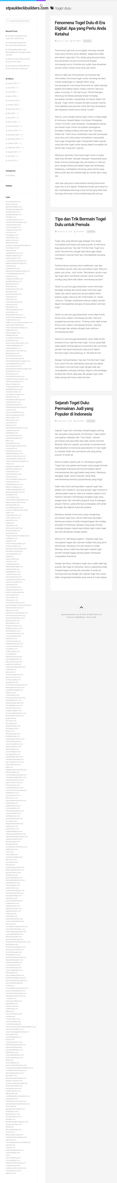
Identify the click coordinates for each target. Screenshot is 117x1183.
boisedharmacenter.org (14, 551)
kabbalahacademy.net (13, 469)
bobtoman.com (11, 299)
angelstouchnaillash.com (15, 466)
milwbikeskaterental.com (15, 759)
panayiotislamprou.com (14, 315)
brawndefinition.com (13, 631)
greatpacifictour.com (13, 806)
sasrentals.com (11, 477)
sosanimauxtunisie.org (14, 302)
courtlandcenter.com (13, 813)
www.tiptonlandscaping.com (16, 993)
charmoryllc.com (12, 597)
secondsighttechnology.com (16, 479)
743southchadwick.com (14, 381)
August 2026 (12, 83)
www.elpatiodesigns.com (15, 1055)
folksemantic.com (12, 420)
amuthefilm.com (12, 649)
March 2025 (12, 122)
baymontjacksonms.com (15, 762)
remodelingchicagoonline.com (17, 988)
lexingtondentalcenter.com (15, 492)
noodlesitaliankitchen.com (15, 274)
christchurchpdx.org (13, 641)
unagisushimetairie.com (14, 279)
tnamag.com (10, 865)
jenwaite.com (10, 1119)
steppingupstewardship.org (15, 996)
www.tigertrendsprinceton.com (17, 926)
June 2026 (11, 92)
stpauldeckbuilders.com (18, 8)
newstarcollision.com (13, 474)
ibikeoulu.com (11, 693)
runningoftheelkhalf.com (14, 934)
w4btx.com (10, 464)
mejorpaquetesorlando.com (16, 459)
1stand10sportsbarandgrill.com (17, 461)
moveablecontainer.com (14, 338)
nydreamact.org (11, 276)
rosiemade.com (11, 448)
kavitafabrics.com (12, 793)
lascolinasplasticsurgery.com (16, 980)
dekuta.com (10, 1011)
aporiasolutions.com (13, 872)
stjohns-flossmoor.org (14, 782)
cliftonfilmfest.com (12, 397)
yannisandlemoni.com (14, 435)
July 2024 (11, 156)
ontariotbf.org (11, 266)
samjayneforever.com (14, 1088)
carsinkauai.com (12, 1099)
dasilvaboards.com (13, 621)
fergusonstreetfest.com (14, 1086)
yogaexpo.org (11, 541)
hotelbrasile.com (12, 330)
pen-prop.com (11, 924)
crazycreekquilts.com (13, 636)
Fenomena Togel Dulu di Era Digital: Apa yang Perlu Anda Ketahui (80, 28)
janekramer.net (11, 718)
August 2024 (12, 152)
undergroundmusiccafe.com (16, 1168)
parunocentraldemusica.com (16, 1065)
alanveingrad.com (12, 749)
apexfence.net (11, 1173)
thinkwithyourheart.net (14, 405)
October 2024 (13, 143)
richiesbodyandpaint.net (14, 209)
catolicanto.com (12, 525)
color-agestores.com (13, 554)
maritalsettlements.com (14, 757)
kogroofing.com (11, 304)
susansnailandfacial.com (15, 921)
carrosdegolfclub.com (14, 366)
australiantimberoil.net (14, 356)
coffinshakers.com (13, 695)
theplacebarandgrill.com (14, 824)
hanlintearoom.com (13, 1114)
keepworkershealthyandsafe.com (18, 271)
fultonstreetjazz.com (13, 333)
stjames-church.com (13, 677)
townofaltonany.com (13, 764)
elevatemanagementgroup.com (17, 1122)
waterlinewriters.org (13, 883)
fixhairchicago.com (13, 842)
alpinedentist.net (11, 307)
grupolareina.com (12, 340)
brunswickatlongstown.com (16, 713)
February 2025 (13, 126)
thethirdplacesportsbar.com (16, 1045)
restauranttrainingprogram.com (17, 500)
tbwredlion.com (11, 1075)
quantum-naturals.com (14, 1081)
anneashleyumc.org (13, 955)
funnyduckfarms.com (14, 1117)
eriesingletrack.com (13, 443)
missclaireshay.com (13, 202)
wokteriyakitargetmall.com (15, 489)
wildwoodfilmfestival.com (15, 325)
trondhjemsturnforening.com (16, 1070)
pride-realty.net (11, 1106)
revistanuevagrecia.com (14, 674)
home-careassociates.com (15, 543)
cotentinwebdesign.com (14, 345)
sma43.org (10, 986)
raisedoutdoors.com (13, 402)
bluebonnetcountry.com (14, 289)
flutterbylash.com (12, 1111)
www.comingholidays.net (15, 592)
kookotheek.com (12, 312)
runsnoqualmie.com (13, 965)
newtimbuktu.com (12, 238)
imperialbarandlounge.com (15, 400)
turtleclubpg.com (12, 803)
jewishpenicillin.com (13, 505)
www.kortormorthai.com (15, 950)
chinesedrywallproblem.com (16, 777)
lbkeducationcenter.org (14, 528)
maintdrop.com (11, 297)
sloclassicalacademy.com (15, 618)
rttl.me (8, 1155)
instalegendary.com (13, 268)
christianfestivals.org (13, 741)
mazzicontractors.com (14, 1042)
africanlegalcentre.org (13, 659)
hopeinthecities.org (12, 569)
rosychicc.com (11, 561)
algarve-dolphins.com (13, 746)
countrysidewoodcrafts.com (16, 261)
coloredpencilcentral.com (15, 394)
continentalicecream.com (15, 633)
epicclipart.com (11, 292)
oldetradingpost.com (13, 348)
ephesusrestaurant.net (14, 1047)
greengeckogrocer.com (14, 484)
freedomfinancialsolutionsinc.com (18, 942)
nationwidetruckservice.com (16, 800)
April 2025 (11, 118)
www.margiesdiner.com (14, 970)
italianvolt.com (11, 425)
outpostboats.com (12, 564)
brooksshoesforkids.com (15, 867)
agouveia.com (11, 1140)
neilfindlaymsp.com (13, 816)
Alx (95, 617)
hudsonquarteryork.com (14, 1057)
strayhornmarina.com (14, 626)
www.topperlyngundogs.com (16, 931)
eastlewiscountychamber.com (17, 613)
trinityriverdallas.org (13, 531)
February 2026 (13, 100)
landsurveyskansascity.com (16, 957)
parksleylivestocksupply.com (16, 549)
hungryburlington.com (14, 710)
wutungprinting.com (13, 754)
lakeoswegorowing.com (14, 1135)
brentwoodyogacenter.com (15, 991)
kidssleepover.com (12, 248)
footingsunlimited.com (14, 962)
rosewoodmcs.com (13, 1019)
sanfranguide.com (12, 595)
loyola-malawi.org (12, 559)
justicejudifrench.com (13, 700)
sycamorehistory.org (13, 1022)
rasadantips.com (12, 235)
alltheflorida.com (12, 1093)
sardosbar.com (11, 423)
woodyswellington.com (14, 1050)
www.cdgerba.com (12, 1063)
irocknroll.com (11, 410)
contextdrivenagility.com (14, 690)
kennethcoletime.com (13, 708)
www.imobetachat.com (14, 901)
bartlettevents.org (12, 335)
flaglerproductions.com (14, 628)
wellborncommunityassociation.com (19, 322)
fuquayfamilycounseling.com (16, 1137)
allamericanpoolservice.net (15, 502)
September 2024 (14, 148)
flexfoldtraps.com (12, 944)
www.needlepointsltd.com (15, 975)
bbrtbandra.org (11, 286)
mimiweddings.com (13, 1160)
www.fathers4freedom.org (15, 929)
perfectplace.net (11, 533)
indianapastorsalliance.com (16, 834)
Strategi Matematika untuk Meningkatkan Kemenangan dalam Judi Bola (18, 52)
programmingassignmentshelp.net (18, 245)
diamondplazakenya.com (15, 1073)
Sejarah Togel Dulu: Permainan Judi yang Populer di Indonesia (74, 408)
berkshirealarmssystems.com (17, 428)
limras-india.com (12, 204)
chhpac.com (10, 1147)
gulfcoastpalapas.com (14, 878)
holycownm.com (12, 798)
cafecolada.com (12, 585)
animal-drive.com (12, 862)
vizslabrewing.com (12, 430)
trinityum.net (10, 1039)
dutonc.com (10, 731)
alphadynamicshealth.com (15, 1109)
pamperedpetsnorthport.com (16, 446)
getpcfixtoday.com (12, 284)
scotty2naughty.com (13, 680)
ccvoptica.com (11, 998)
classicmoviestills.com (14, 582)
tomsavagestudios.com (14, 507)
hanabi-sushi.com (12, 1006)
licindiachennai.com (13, 212)
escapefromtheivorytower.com (17, 379)
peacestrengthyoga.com (14, 939)
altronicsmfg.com (12, 240)
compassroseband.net (14, 857)
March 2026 (12, 96)
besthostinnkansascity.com (16, 1163)
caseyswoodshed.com (14, 839)
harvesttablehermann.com (15, 364)
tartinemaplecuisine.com (15, 716)
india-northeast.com (13, 384)
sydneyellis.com (11, 495)
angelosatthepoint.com (14, 831)
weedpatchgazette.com (14, 438)
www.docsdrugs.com (13, 967)
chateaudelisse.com (13, 320)
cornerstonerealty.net (13, 1024)
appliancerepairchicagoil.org (16, 263)
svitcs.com (10, 852)
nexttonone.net (11, 914)
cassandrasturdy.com (14, 577)
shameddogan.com (13, 885)
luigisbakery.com (12, 1003)
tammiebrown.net (12, 728)
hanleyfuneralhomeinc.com (16, 456)
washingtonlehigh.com (14, 1001)
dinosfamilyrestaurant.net (15, 358)
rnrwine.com (10, 1132)
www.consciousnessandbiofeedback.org (21, 1027)
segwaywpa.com (12, 875)
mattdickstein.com (12, 903)
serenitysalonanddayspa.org (16, 222)
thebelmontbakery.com (14, 256)
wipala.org (9, 556)
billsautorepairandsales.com (16, 1078)
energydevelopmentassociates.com (19, 369)
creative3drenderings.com (15, 890)
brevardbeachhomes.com (15, 376)
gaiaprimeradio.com (13, 726)
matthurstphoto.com (13, 1091)
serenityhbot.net (11, 916)
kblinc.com (10, 441)
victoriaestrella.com (13, 808)
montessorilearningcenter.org (16, 1083)
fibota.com (10, 1060)
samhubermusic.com (13, 1171)
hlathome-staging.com (14, 487)
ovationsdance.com (13, 518)
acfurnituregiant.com (13, 227)
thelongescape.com (13, 734)
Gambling (11, 175)
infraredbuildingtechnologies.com (18, 361)
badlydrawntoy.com (13, 906)
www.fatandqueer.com (14, 952)
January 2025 (13, 130)
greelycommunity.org (13, 664)
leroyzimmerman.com (14, 1124)
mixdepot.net (10, 1016)
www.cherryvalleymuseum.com (17, 343)
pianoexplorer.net (12, 1034)
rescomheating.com (13, 1158)
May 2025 (11, 113)
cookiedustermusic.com (15, 788)
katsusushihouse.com (14, 662)
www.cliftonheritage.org (14, 983)
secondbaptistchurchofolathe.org (18, 1142)
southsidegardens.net (13, 1037)
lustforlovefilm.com (13, 651)
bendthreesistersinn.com (15, 780)
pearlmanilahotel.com (13, 294)
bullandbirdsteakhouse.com (16, 978)
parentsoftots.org (12, 888)
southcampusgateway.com (16, 317)
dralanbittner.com (12, 433)
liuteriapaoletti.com (12, 772)
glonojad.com (11, 672)
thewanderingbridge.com (15, 703)
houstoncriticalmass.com (15, 602)
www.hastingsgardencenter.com (17, 1032)
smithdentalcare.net (13, 1165)
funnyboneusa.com (13, 785)
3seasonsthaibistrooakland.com (17, 536)
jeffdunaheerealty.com (14, 937)
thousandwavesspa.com (15, 811)
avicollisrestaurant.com (14, 818)
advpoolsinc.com (12, 829)
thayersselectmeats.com (15, 870)
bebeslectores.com (13, 353)
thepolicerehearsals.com (15, 608)
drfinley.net (9, 1127)
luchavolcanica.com (13, 795)
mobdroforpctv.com (13, 574)
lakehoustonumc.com (14, 908)
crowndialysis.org (12, 497)
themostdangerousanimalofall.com (19, 605)
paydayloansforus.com (14, 253)
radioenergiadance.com (14, 309)
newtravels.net (11, 250)
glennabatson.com (12, 623)
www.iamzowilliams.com (15, 1029)
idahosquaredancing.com (15, 415)
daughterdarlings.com (14, 214)
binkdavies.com (11, 638)
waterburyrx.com (12, 826)
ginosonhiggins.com (13, 752)
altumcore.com (11, 860)
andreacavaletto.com (13, 546)
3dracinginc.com (12, 600)
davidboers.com (12, 898)
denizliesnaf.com (12, 844)
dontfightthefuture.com (14, 389)
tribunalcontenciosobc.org (15, 615)
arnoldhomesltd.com (13, 392)
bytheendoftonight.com (14, 567)
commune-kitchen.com (14, 646)
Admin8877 (76, 41)
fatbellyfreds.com (12, 1052)
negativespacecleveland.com (16, 770)
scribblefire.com (11, 538)
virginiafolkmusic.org (13, 515)
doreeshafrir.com (12, 682)
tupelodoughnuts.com (14, 451)
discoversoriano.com (13, 587)
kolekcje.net (10, 523)
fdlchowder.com (12, 973)
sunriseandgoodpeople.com (16, 775)
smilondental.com (12, 471)
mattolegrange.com (13, 736)
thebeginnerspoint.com (14, 590)
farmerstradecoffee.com (15, 893)
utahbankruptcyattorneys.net (16, 407)
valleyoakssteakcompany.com (17, 836)
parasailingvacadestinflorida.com (18, 1104)
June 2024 (11, 160)
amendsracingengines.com (16, 947)
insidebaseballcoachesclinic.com (18, 1096)
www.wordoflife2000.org (15, 412)
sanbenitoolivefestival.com (15, 579)
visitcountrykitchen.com (14, 744)
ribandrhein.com (12, 520)
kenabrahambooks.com (14, 644)
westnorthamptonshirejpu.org (16, 328)
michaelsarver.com (13, 482)
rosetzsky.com (11, 669)
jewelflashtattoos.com (14, 281)
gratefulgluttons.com (13, 572)
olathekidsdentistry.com (14, 453)
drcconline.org (11, 821)
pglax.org (9, 767)
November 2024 (13, 139)
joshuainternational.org (14, 919)
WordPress (80, 617)
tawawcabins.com (12, 417)
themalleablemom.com (14, 705)
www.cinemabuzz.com (14, 1014)
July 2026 (11, 88)
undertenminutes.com (14, 230)
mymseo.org (10, 1145)
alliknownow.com (12, 610)
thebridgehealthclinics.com (15, 880)
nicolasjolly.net (11, 654)
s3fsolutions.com (12, 374)
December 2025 (13, 109)
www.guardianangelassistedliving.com (20, 1068)
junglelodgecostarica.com (15, 739)
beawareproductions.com (15, 687)
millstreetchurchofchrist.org (16, 1101)
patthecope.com (12, 849)
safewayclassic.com (13, 258)
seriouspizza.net (11, 854)
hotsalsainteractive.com (14, 220)
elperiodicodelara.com (14, 207)
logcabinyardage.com (14, 896)
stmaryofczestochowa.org (15, 698)
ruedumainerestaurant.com (15, 667)
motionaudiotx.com (13, 1153)
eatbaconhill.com (12, 243)
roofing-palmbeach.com (14, 387)
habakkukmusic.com (13, 911)
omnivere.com (11, 232)
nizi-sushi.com (11, 721)
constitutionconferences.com (16, 847)
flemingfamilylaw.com (14, 1129)
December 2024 (13, 135)
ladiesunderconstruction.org (16, 351)
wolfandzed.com (12, 1009)
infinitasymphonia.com (14, 657)
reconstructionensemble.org (16, 790)
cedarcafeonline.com (13, 225)
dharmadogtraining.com (14, 1150)
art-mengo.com (11, 723)
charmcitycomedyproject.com (17, 685)
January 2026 (13, 105)
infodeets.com (11, 217)
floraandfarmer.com (13, 371)
